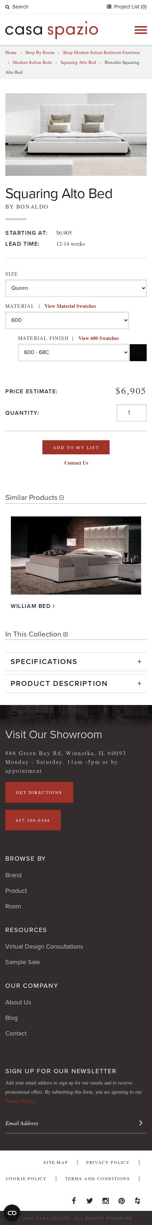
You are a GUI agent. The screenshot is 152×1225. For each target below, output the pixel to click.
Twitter (89, 1199)
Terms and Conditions (97, 1178)
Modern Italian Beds (32, 62)
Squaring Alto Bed (78, 62)
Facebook (74, 1199)
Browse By (25, 858)
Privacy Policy (19, 1101)
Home (11, 52)
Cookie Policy (26, 1178)
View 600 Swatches (98, 338)
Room (13, 906)
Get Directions (39, 792)
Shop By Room (39, 52)
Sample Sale (22, 962)
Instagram (105, 1199)
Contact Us (76, 462)
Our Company (31, 986)
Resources (26, 930)
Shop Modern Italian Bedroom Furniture (101, 52)
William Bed (31, 606)
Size (11, 273)
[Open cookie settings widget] (12, 1213)
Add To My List (76, 447)
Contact (16, 1033)
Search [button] (20, 7)
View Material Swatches (70, 306)
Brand (13, 875)
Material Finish (68, 338)
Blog (11, 1018)
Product (16, 891)
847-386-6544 (33, 820)
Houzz (137, 1199)
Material (50, 306)
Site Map (55, 1162)
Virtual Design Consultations (44, 946)
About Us (18, 1002)
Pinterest (121, 1199)
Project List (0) (130, 7)
